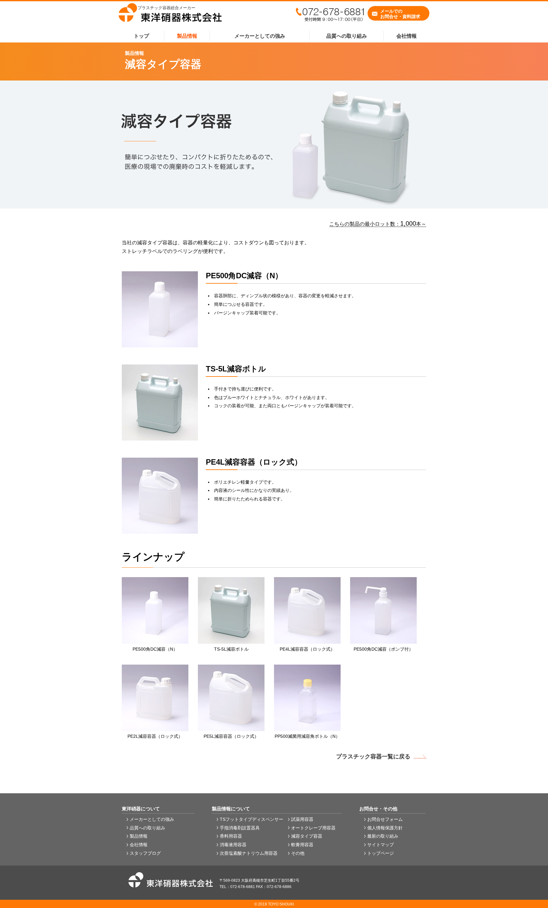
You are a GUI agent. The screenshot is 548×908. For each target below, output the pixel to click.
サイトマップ (380, 844)
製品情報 (187, 36)
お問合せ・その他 (378, 808)
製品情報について (231, 808)
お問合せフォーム (385, 819)
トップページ (380, 853)
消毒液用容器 (233, 844)
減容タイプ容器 (306, 836)
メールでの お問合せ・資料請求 (400, 14)
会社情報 (406, 36)
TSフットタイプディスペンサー (251, 819)
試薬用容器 (302, 819)
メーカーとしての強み (259, 36)
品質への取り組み (346, 36)
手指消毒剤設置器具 (240, 827)
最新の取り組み (382, 836)
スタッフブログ (145, 853)
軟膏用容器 (302, 844)
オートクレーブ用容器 (313, 827)
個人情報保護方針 (385, 827)
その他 (297, 853)
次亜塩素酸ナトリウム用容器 (248, 853)
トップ (141, 36)
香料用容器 (231, 836)
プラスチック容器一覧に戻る (373, 756)
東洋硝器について (141, 808)
